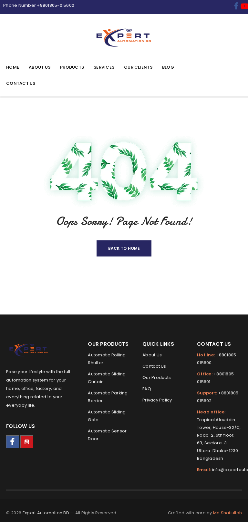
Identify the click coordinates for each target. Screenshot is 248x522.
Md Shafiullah (227, 513)
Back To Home (124, 248)
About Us (152, 355)
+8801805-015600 (55, 5)
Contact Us (154, 366)
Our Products (156, 377)
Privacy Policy (157, 400)
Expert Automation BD (46, 513)
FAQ (146, 389)
